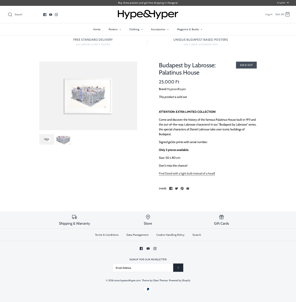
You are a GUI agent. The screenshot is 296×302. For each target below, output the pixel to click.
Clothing (136, 29)
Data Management (137, 234)
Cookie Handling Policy (170, 234)
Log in (269, 14)
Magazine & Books (189, 29)
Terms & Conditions (107, 234)
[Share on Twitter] (176, 188)
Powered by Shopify (179, 280)
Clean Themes (160, 280)
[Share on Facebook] (170, 188)
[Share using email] (187, 188)
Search (197, 234)
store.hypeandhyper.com (127, 280)
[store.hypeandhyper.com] (148, 12)
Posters (115, 29)
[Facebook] (44, 14)
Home (97, 29)
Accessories (160, 29)
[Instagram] (56, 14)
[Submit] (178, 268)
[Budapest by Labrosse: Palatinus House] (88, 96)
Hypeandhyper (176, 89)
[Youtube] (50, 14)
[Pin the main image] (182, 188)
